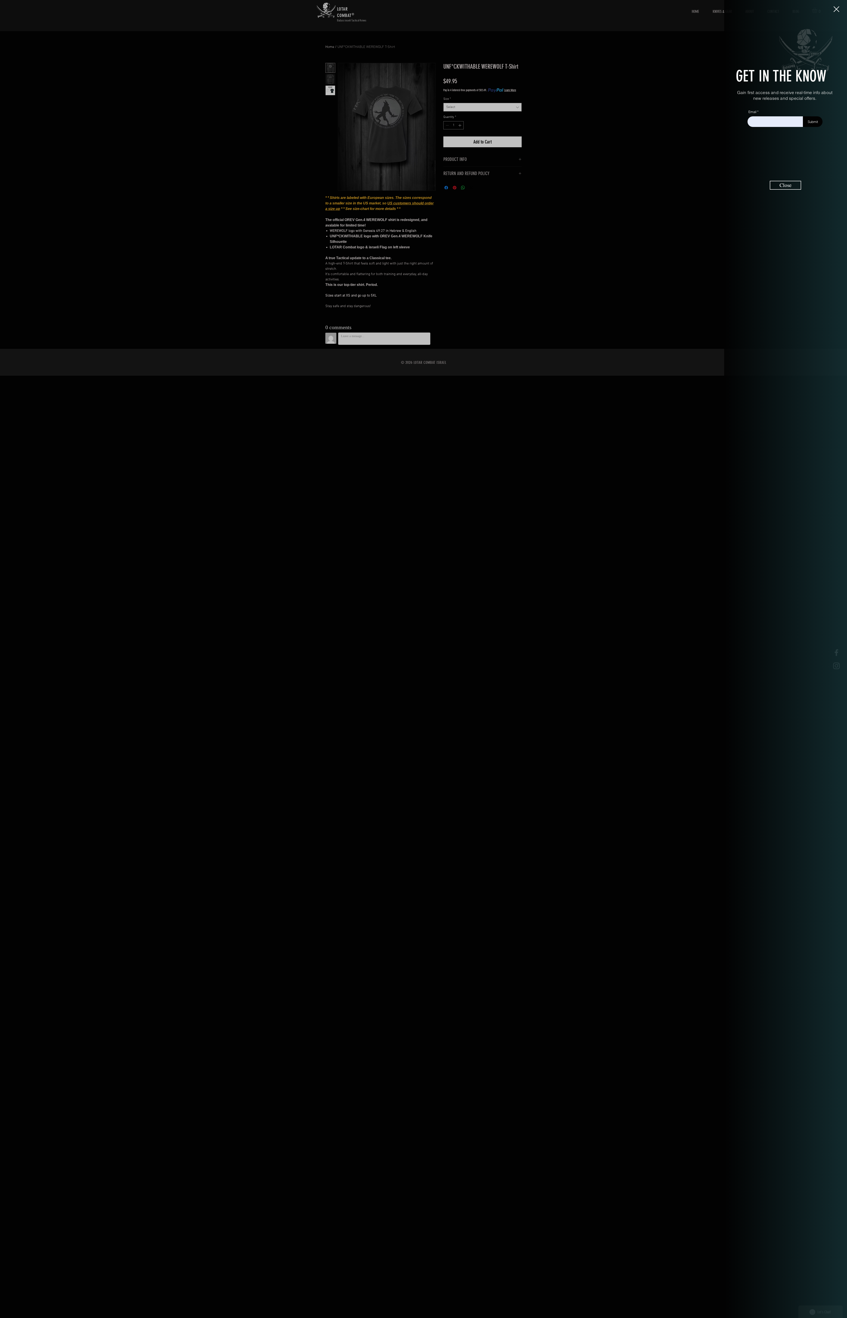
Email (752, 111)
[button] (836, 9)
